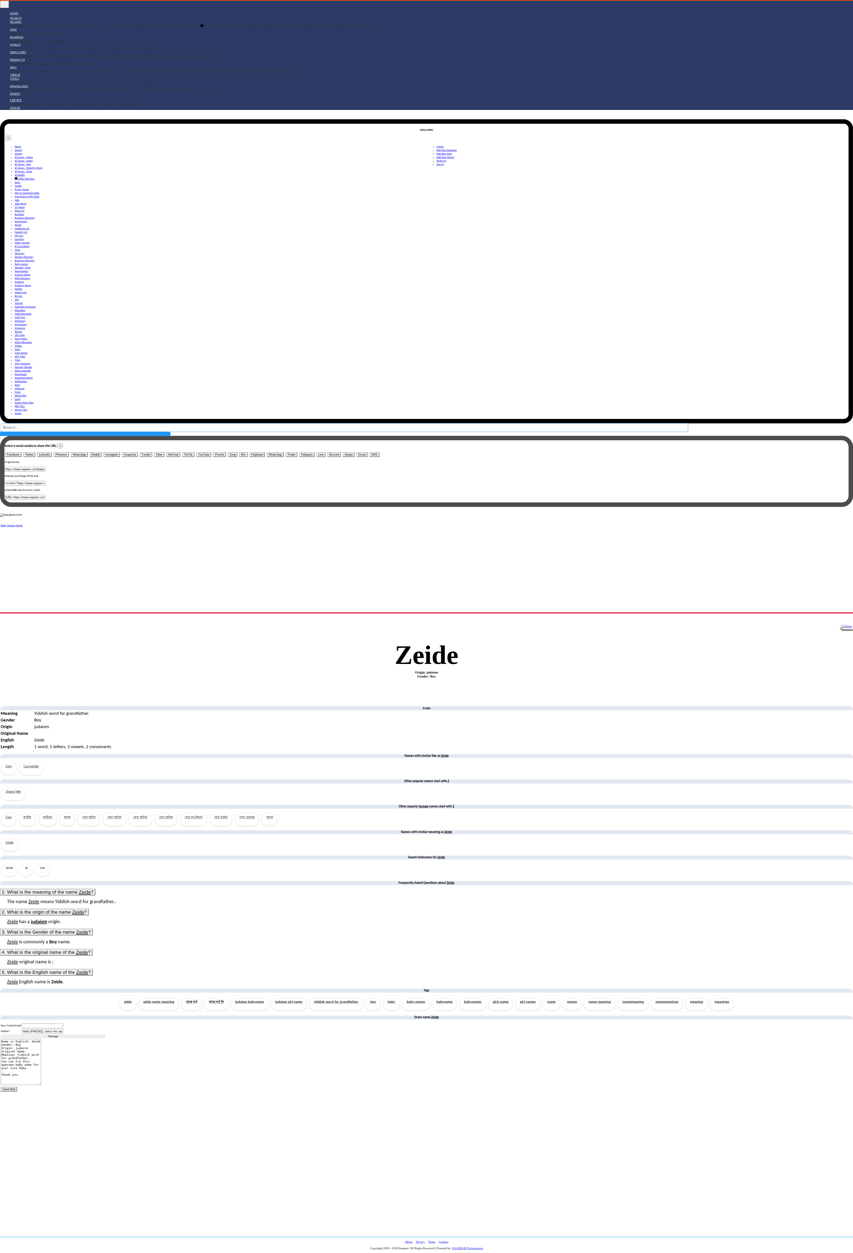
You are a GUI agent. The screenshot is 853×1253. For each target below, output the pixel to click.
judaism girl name (288, 1002)
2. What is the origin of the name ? (44, 911)
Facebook (13, 454)
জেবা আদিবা (89, 817)
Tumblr (146, 454)
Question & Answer (45, 71)
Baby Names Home (11, 525)
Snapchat (130, 454)
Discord (334, 454)
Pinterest (61, 454)
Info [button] (13, 67)
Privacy (420, 1241)
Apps (69, 90)
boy (373, 1002)
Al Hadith (188, 26)
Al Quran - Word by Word (124, 26)
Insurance (196, 71)
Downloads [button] (19, 86)
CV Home (39, 33)
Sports (15, 94)
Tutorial (18, 71)
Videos (15, 75)
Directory (19, 253)
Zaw (9, 817)
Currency (92, 48)
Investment (56, 41)
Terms (431, 1241)
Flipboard (257, 454)
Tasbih (252, 26)
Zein (9, 766)
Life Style (232, 71)
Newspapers (147, 56)
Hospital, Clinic (121, 56)
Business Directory (27, 41)
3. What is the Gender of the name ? (46, 931)
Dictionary (149, 71)
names (572, 1002)
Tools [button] (14, 78)
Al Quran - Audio (55, 26)
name (551, 1002)
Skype (349, 454)
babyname (444, 1002)
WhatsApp (79, 454)
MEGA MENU (129, 104)
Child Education (100, 71)
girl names (528, 1002)
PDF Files (187, 90)
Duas (239, 26)
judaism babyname (249, 1002)
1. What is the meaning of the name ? (48, 891)
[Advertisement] (133, 559)
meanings (722, 1002)
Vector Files (209, 90)
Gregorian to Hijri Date (351, 26)
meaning (696, 1002)
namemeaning (633, 1002)
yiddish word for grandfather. (336, 1002)
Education (74, 71)
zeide (128, 1002)
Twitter (29, 454)
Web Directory (204, 56)
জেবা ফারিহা (220, 817)
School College (174, 56)
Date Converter (141, 82)
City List (72, 48)
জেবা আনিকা (114, 817)
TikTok (188, 454)
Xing (232, 454)
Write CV (57, 33)
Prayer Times (273, 26)
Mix (243, 454)
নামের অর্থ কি (216, 1002)
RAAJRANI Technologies (467, 1248)
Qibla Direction (217, 26)
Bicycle (88, 63)
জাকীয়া (27, 817)
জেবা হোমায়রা (247, 817)
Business (19, 214)
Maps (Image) (115, 48)
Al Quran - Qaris (162, 26)
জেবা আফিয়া (140, 817)
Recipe (214, 71)
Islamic (18, 154)
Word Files (120, 90)
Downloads (21, 374)
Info (17, 300)
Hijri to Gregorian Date (307, 26)
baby (391, 1002)
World (18, 225)
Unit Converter (79, 82)
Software (85, 90)
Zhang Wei (13, 792)
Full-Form (127, 71)
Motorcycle (67, 63)
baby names (416, 1002)
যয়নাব (269, 817)
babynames (472, 1002)
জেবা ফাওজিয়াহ (193, 817)
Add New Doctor (83, 104)
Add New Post (55, 104)
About (409, 1241)
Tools (17, 349)
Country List (50, 48)
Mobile (46, 63)
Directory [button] (18, 52)
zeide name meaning (158, 1002)
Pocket (219, 454)
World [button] (15, 44)
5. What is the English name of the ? (46, 972)
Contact (443, 1241)
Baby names (93, 56)
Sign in (15, 108)
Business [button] (16, 37)
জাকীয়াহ (47, 817)
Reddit (96, 454)
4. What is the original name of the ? (46, 952)
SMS (374, 454)
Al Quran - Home (24, 26)
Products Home (23, 63)
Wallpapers (51, 90)
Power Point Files (161, 90)
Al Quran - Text (86, 26)
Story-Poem (254, 71)
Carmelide (31, 766)
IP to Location (141, 48)
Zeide (10, 843)
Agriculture (173, 71)
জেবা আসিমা (166, 817)
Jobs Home (19, 33)
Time (161, 48)
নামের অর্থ (191, 1002)
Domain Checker (110, 82)
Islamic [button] (16, 22)
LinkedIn (44, 454)
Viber (159, 454)
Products (19, 282)
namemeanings (667, 1002)
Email (362, 454)
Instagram (111, 454)
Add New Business (25, 104)
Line (321, 454)
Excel (138, 90)
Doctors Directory (27, 56)
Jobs (17, 200)
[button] (16, 100)
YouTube (203, 454)
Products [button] (17, 60)
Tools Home (20, 82)
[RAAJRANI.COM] (11, 515)
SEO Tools (42, 82)
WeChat (173, 454)
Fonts (102, 90)
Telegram (307, 454)
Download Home (24, 90)
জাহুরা (67, 817)
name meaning (599, 1002)
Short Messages (281, 71)
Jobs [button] (13, 29)
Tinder (291, 454)
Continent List (23, 48)
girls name (500, 1002)
